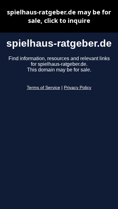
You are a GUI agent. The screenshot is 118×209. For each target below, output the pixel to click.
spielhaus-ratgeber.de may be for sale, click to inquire (59, 16)
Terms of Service (43, 87)
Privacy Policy (77, 87)
